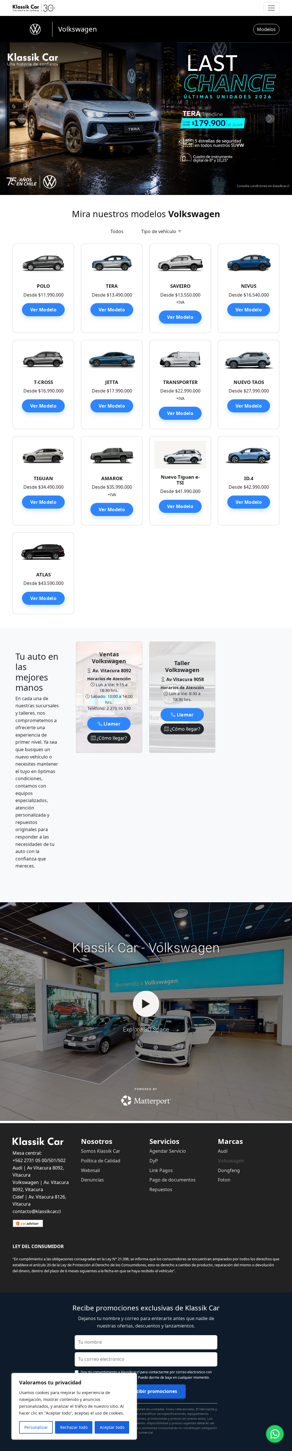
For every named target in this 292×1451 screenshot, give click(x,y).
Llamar (111, 724)
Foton (224, 1180)
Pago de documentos (172, 1180)
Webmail (90, 1170)
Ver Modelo (43, 310)
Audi (223, 1151)
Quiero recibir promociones (146, 1391)
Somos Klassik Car (100, 1151)
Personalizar (36, 1427)
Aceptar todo (112, 1427)
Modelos (266, 29)
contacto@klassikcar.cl (37, 1211)
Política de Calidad (100, 1161)
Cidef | (21, 1197)
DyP (153, 1161)
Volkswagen (231, 1161)
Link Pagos (161, 1170)
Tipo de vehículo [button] (159, 231)
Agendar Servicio (167, 1151)
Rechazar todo (74, 1427)
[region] (74, 1406)
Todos (116, 231)
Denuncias (92, 1180)
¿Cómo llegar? (111, 738)
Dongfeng (229, 1170)
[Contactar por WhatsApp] (274, 1433)
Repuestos (160, 1189)
